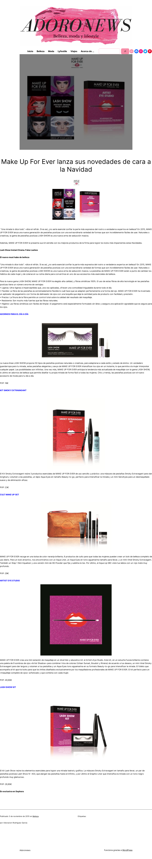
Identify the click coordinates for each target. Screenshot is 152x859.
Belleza (36, 816)
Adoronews (25, 850)
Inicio (30, 51)
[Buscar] (125, 51)
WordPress (127, 850)
